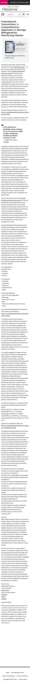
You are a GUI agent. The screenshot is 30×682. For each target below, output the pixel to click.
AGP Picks (4, 2)
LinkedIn (4, 599)
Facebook (4, 594)
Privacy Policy (23, 679)
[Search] (20, 14)
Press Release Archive (17, 672)
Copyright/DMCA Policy (10, 679)
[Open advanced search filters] (23, 14)
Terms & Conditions (22, 676)
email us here (5, 590)
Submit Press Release (8, 676)
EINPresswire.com (19, 67)
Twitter (3, 597)
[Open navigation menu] (2, 14)
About (8, 672)
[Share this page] (28, 14)
